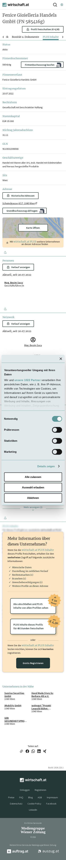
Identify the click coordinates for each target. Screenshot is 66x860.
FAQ (21, 797)
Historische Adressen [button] (22, 195)
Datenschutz (16, 803)
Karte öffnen (33, 227)
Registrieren (40, 790)
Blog (30, 797)
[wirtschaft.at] (15, 5)
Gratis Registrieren (33, 663)
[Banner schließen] (60, 358)
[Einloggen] (62, 4)
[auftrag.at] (17, 852)
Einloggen (25, 790)
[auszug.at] (48, 852)
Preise (11, 797)
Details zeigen (46, 466)
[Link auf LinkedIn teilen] (39, 751)
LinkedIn (33, 809)
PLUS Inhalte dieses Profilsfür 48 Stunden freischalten (34, 624)
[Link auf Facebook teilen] (27, 751)
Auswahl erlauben (33, 487)
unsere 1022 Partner (27, 380)
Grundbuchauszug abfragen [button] (22, 210)
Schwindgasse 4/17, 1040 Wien (18, 203)
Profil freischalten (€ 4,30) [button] (45, 29)
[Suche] (55, 4)
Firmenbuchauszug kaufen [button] (39, 64)
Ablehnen (33, 497)
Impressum (52, 797)
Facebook (51, 803)
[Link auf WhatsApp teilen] (33, 751)
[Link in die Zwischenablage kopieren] (21, 751)
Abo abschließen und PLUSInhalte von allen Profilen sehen (34, 603)
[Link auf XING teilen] (45, 751)
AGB (40, 797)
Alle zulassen (33, 476)
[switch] (57, 430)
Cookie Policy (34, 803)
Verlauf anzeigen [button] (20, 267)
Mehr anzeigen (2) (33, 507)
